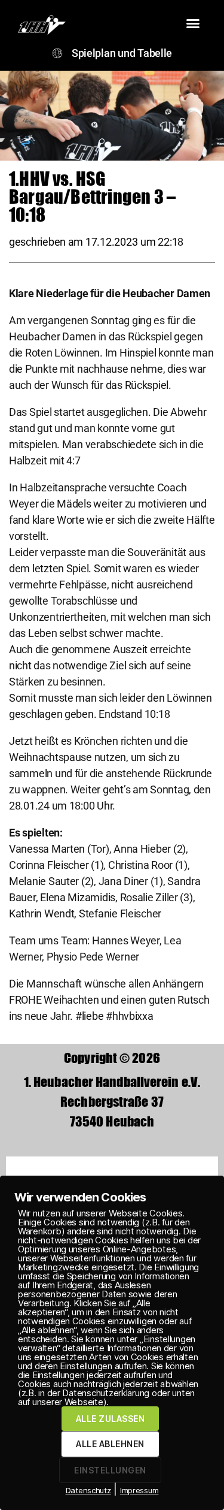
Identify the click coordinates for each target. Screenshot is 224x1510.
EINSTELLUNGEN (110, 1470)
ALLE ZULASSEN (110, 1419)
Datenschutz (88, 1490)
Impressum (139, 1490)
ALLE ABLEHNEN (110, 1444)
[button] (193, 23)
